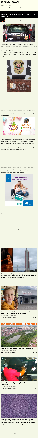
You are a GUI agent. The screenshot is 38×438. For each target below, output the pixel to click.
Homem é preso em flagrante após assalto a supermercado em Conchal (18, 383)
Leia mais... (35, 281)
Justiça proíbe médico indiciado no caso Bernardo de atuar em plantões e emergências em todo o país (18, 312)
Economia (19, 7)
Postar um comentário (11, 281)
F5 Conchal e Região (10, 2)
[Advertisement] (19, 101)
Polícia (14, 7)
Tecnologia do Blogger (20, 433)
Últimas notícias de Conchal (5, 7)
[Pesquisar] (33, 1)
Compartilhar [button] (4, 281)
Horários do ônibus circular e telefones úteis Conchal (17, 348)
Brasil (24, 7)
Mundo (29, 7)
